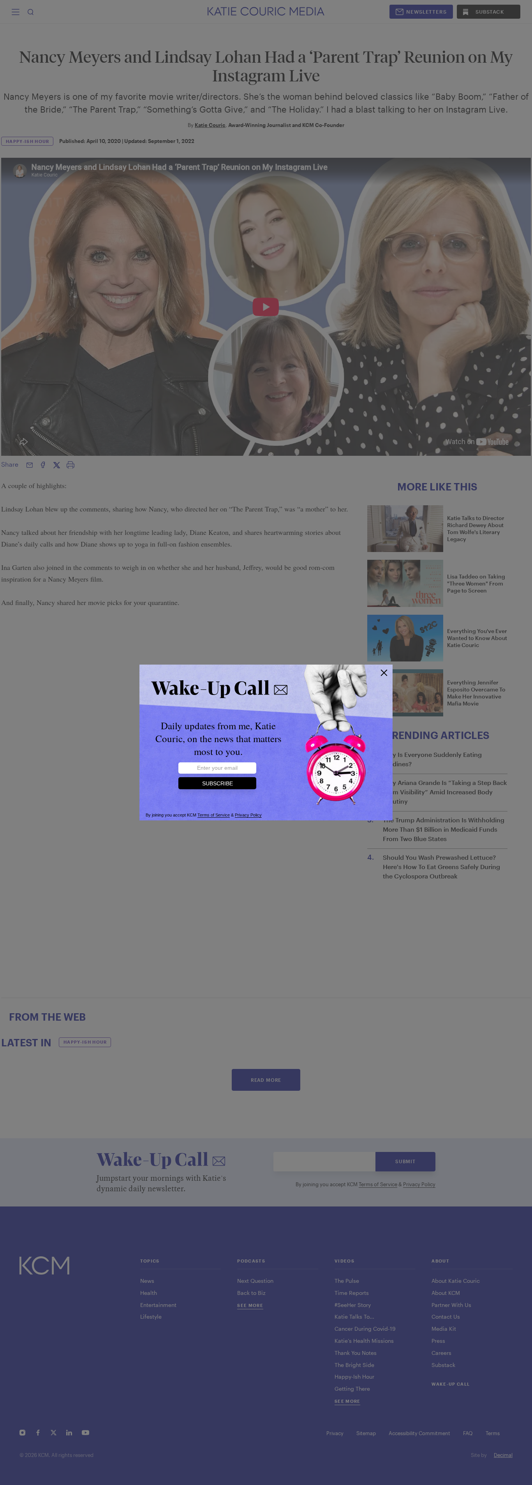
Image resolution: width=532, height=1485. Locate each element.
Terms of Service (213, 815)
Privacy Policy (248, 815)
